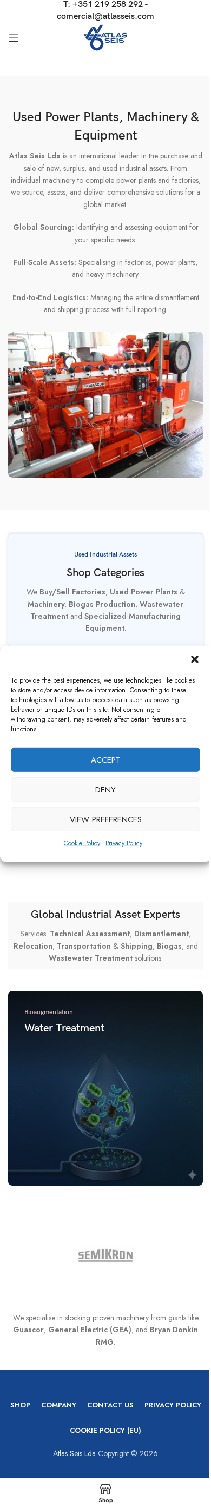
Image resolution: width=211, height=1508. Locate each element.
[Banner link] (105, 1088)
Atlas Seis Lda (74, 1453)
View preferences (106, 819)
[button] (194, 659)
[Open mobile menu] (13, 38)
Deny (105, 789)
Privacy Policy (124, 843)
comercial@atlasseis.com (105, 16)
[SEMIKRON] (105, 1256)
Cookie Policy (82, 843)
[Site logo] (105, 36)
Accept (106, 759)
